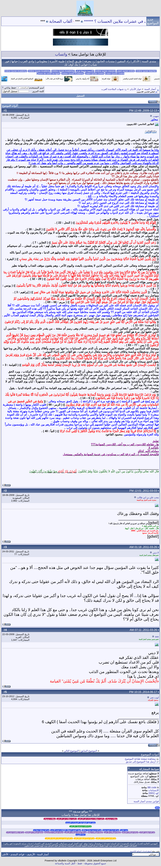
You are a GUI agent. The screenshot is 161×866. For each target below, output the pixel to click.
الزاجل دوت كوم (46, 846)
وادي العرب (27, 61)
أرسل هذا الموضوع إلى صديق (141, 761)
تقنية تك (107, 844)
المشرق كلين (46, 844)
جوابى (84, 64)
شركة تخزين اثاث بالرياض (105, 839)
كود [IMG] (154, 793)
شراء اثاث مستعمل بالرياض (80, 826)
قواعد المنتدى (17, 854)
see (157, 636)
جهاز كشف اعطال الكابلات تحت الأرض (65, 830)
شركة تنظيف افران (147, 832)
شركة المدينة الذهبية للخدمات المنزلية (83, 846)
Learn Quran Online (95, 73)
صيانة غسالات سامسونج (54, 832)
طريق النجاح (74, 61)
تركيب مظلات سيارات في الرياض (91, 819)
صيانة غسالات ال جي (112, 832)
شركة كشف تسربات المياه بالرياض (59, 839)
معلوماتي (41, 61)
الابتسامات (153, 790)
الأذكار (136, 61)
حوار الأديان (135, 89)
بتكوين (26, 846)
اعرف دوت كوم (111, 846)
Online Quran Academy (39, 71)
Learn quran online (125, 71)
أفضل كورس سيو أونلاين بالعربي (65, 844)
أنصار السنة (150, 89)
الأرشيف (31, 854)
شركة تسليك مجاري (41, 830)
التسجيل (80, 95)
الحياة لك (133, 846)
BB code (152, 787)
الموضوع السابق (89, 750)
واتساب (61, 54)
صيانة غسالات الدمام (130, 832)
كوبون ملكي (123, 846)
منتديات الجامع (106, 61)
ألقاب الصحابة (82, 21)
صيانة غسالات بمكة (95, 832)
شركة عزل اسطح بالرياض (84, 839)
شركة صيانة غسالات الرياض (75, 832)
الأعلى (5, 854)
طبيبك (101, 846)
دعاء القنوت (80, 835)
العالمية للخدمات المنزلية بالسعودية (135, 844)
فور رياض (8, 844)
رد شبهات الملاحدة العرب (114, 89)
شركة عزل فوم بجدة (110, 830)
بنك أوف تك (71, 64)
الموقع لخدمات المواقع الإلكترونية (141, 851)
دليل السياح (115, 844)
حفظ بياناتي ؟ (9, 87)
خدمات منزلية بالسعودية (23, 844)
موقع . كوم (83, 844)
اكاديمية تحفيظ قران (85, 71)
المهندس (154, 844)
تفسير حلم (35, 846)
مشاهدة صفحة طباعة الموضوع (140, 759)
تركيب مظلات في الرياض (66, 819)
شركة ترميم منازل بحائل (92, 830)
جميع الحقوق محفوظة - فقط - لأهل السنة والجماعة (80, 863)
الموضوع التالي (71, 750)
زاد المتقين (123, 61)
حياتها (14, 61)
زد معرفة (89, 61)
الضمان (37, 844)
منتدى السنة (149, 61)
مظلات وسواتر (111, 819)
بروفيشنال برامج (95, 844)
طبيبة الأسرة (57, 61)
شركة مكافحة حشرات (15, 832)
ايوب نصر (154, 697)
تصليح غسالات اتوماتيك (34, 832)
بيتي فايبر (124, 830)
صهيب (156, 116)
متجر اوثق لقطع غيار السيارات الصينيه (80, 823)
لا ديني (156, 552)
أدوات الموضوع (9, 106)
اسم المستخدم (36, 87)
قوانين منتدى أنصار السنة (146, 801)
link (157, 807)
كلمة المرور (38, 91)
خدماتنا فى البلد (61, 846)
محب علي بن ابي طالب (148, 497)
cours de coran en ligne (48, 73)
